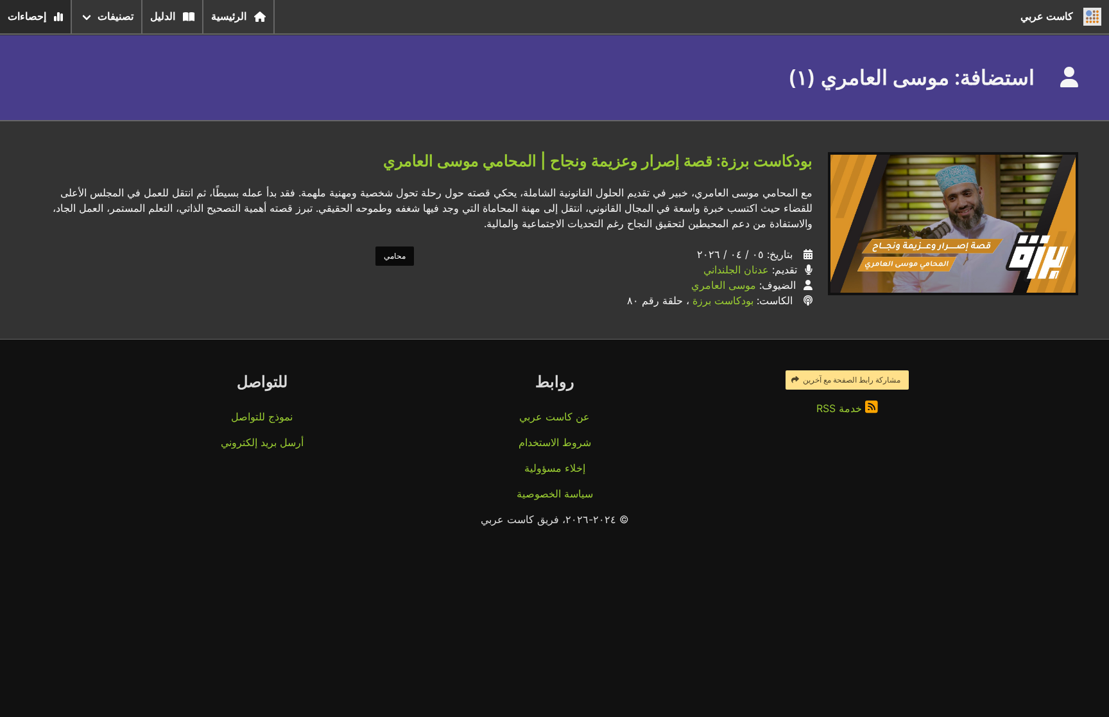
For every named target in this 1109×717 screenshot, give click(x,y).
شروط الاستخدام (555, 442)
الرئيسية (228, 16)
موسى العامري (723, 285)
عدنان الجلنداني (736, 269)
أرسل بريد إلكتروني (262, 442)
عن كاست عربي (554, 416)
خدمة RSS (840, 408)
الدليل (162, 16)
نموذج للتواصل (262, 416)
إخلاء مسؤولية (554, 468)
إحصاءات (27, 16)
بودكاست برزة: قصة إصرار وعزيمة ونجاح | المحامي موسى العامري (597, 160)
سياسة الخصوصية (555, 493)
